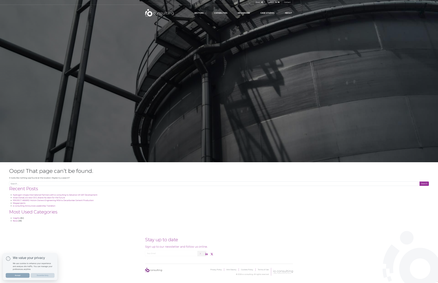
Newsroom (244, 13)
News (15, 221)
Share (258, 2)
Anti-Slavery (231, 270)
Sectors (199, 13)
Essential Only (42, 275)
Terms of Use (263, 270)
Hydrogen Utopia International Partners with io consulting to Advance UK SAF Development (55, 195)
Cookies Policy (247, 270)
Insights (16, 218)
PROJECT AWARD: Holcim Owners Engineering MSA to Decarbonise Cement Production (53, 200)
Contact (287, 2)
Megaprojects (19, 203)
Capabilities (220, 13)
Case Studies (267, 13)
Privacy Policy (216, 270)
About (288, 13)
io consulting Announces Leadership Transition (34, 206)
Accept (17, 275)
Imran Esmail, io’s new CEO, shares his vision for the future (39, 198)
